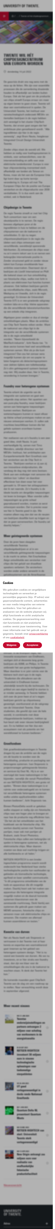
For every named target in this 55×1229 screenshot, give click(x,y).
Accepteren (32, 645)
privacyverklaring (38, 633)
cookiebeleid (17, 637)
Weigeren (11, 645)
